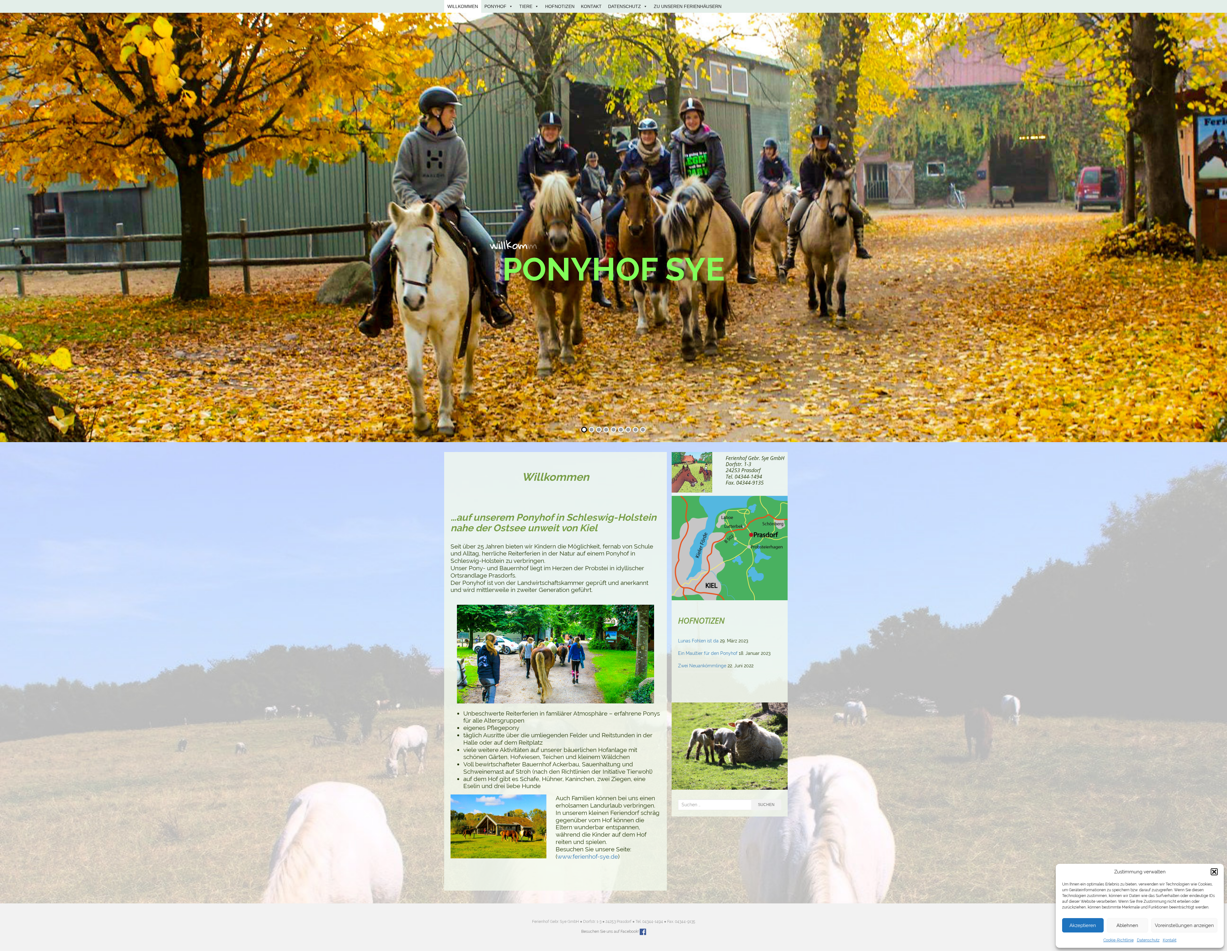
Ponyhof (495, 6)
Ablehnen (1127, 925)
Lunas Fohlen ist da (698, 640)
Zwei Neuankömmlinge (702, 665)
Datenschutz (1148, 940)
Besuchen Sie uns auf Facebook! (610, 932)
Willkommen (462, 6)
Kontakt (1170, 940)
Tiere (525, 6)
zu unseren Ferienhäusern (688, 6)
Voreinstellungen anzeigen (1184, 925)
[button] (1214, 872)
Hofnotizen (560, 6)
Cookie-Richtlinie (1118, 940)
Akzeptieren (1082, 925)
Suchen (766, 804)
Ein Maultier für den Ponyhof (707, 653)
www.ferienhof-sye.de (587, 856)
